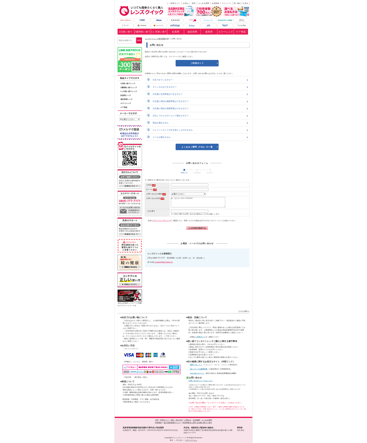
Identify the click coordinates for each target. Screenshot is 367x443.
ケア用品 (241, 32)
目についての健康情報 (198, 369)
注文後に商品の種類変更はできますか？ (171, 101)
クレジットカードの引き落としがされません (173, 130)
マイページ (226, 3)
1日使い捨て (126, 32)
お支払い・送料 (189, 3)
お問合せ (187, 420)
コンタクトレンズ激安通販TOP (157, 39)
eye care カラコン (197, 373)
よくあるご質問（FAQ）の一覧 (197, 147)
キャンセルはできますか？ (165, 87)
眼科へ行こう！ (196, 365)
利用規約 (158, 423)
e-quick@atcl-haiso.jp (164, 262)
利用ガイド (164, 420)
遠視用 (209, 32)
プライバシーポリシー (161, 221)
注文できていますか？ (163, 80)
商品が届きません (161, 123)
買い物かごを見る (241, 3)
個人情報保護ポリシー (172, 423)
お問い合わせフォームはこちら (201, 381)
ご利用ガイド (174, 3)
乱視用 (175, 32)
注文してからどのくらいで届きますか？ (171, 115)
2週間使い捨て (142, 32)
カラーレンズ (225, 32)
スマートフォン (191, 440)
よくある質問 (203, 3)
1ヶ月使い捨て (159, 32)
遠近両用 (192, 32)
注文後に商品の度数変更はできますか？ (171, 108)
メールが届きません (162, 137)
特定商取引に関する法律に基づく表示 (197, 423)
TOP (157, 420)
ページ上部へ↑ (243, 311)
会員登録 (215, 3)
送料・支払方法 (177, 420)
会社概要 (196, 420)
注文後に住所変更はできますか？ (168, 94)
